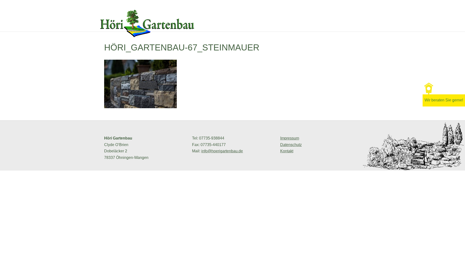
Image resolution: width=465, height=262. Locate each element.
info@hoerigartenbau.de (222, 151)
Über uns (292, 25)
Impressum (289, 138)
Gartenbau (319, 25)
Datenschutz (291, 145)
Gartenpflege (351, 25)
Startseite (266, 25)
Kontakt (380, 25)
